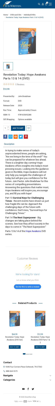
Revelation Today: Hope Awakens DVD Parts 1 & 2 (40, 340)
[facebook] (28, 389)
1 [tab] (24, 354)
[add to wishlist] (28, 128)
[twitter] (32, 389)
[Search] (39, 4)
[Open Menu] (50, 4)
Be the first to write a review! (27, 286)
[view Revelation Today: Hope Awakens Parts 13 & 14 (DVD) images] (8, 66)
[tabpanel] (15, 328)
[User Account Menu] (43, 4)
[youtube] (23, 389)
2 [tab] (27, 354)
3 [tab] (31, 354)
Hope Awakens (33, 231)
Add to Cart (14, 347)
